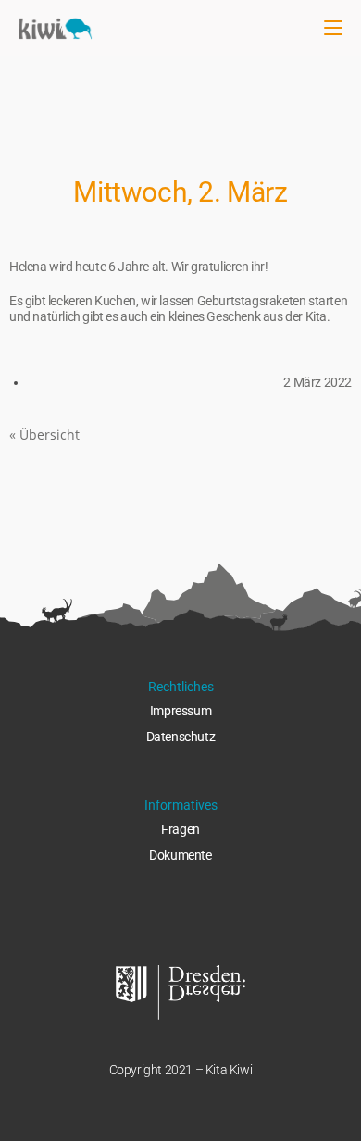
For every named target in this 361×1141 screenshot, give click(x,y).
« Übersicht (44, 434)
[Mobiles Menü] (333, 27)
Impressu (175, 710)
